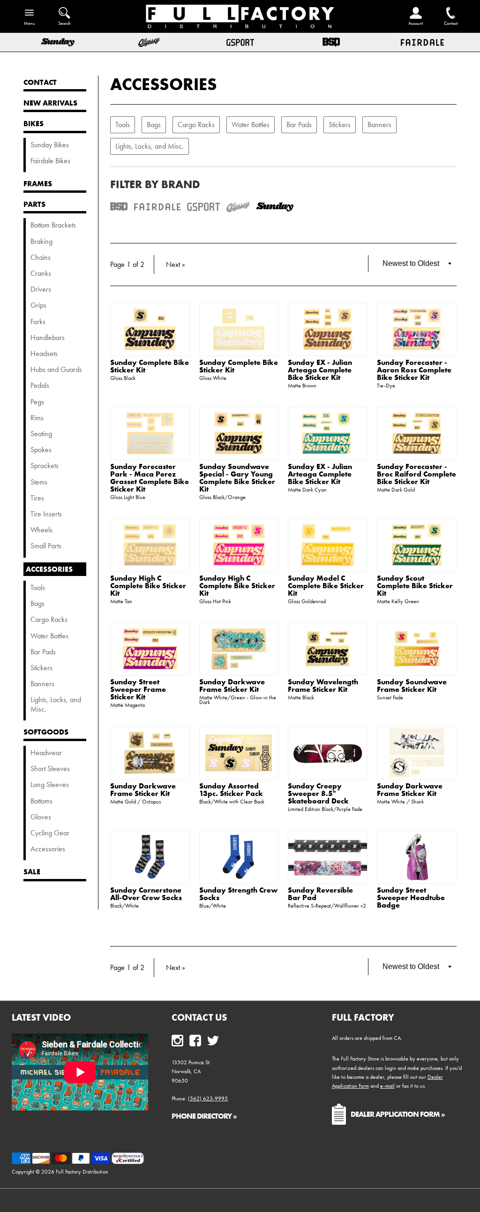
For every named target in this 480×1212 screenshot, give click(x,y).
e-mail (387, 1086)
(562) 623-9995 (208, 1098)
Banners (379, 124)
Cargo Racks (196, 124)
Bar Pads (299, 124)
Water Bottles (251, 124)
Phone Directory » (204, 1116)
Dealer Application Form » (398, 1114)
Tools (122, 124)
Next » (175, 264)
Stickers (340, 124)
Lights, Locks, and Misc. (149, 146)
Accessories (163, 84)
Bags (154, 124)
